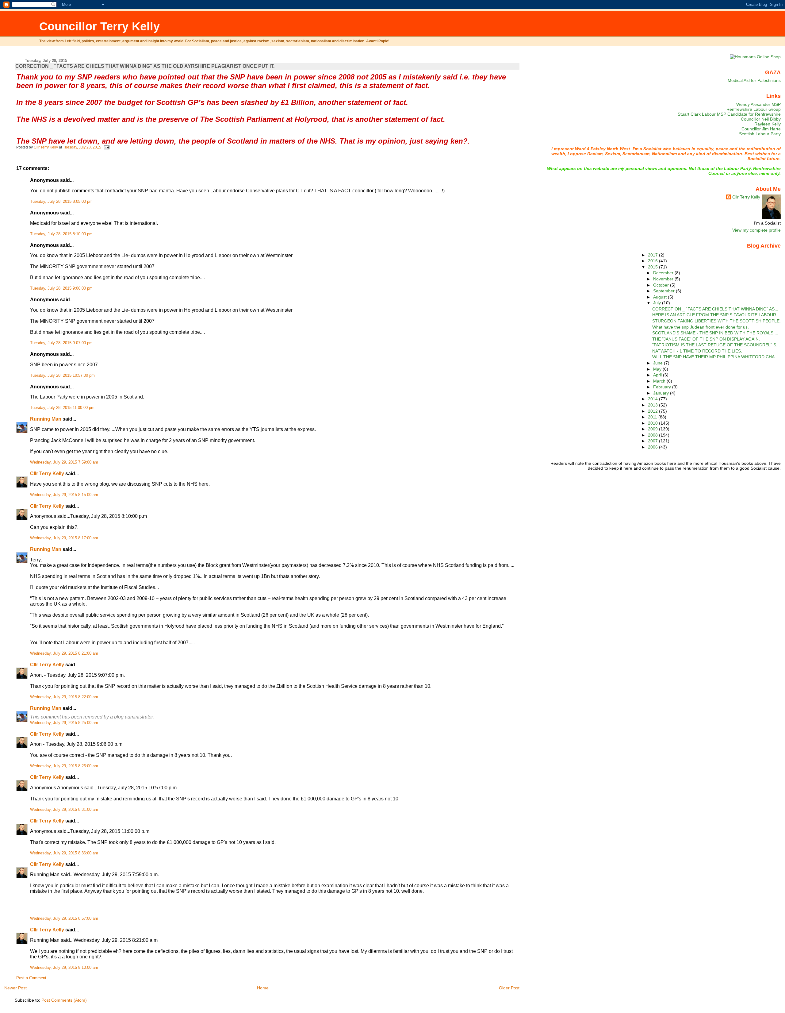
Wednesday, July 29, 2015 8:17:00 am (64, 538)
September (664, 290)
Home (263, 987)
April (658, 374)
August (660, 297)
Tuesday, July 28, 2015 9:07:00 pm (61, 343)
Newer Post (15, 987)
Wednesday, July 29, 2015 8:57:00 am (64, 918)
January (661, 393)
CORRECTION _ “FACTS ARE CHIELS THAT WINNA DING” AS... (715, 308)
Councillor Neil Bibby (761, 119)
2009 (653, 428)
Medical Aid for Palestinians (754, 80)
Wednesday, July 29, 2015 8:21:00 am (64, 653)
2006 (653, 447)
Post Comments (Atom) (64, 1000)
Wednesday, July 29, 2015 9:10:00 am (64, 967)
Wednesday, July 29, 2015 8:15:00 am (64, 495)
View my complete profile (756, 230)
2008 (653, 435)
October (661, 285)
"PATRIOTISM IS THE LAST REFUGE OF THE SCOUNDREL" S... (716, 344)
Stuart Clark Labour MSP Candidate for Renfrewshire (729, 114)
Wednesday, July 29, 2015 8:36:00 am (64, 853)
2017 (653, 254)
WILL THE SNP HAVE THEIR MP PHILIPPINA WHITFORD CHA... (715, 356)
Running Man (45, 419)
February (662, 386)
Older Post (509, 987)
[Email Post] (106, 147)
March (660, 381)
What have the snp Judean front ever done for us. (700, 327)
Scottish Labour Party (760, 133)
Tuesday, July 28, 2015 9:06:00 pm (61, 288)
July (657, 302)
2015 (653, 266)
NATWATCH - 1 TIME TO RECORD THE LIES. (697, 351)
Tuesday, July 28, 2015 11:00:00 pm (62, 408)
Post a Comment (31, 978)
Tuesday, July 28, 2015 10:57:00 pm (62, 375)
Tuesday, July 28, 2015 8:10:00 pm (61, 234)
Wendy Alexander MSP (758, 104)
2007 (653, 440)
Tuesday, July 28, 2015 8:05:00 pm (61, 201)
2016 (653, 260)
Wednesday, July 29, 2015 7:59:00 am (64, 462)
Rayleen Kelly (767, 123)
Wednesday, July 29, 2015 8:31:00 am (64, 809)
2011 (653, 416)
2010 (653, 423)
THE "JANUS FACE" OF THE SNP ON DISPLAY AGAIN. (706, 339)
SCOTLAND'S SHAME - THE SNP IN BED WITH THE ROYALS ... (715, 332)
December (664, 272)
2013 (653, 405)
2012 (653, 411)
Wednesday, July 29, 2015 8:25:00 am (64, 723)
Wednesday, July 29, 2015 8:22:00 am (64, 697)
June (658, 362)
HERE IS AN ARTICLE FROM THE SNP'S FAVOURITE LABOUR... (716, 314)
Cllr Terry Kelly (47, 473)
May (658, 369)
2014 (653, 398)
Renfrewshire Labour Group (753, 109)
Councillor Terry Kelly (99, 26)
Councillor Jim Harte (761, 128)
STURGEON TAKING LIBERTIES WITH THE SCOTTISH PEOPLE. (716, 320)
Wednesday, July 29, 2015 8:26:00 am (64, 766)
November (664, 278)
